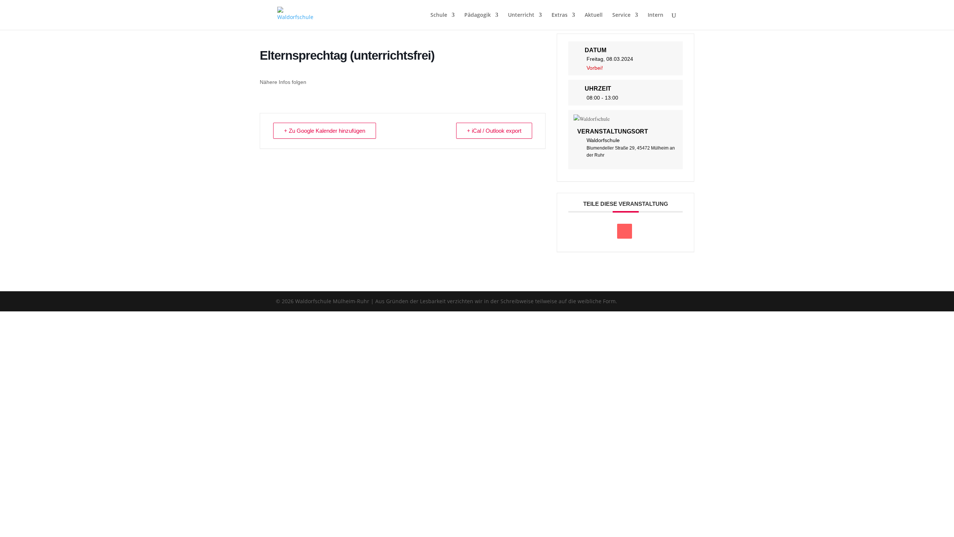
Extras (560, 15)
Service (621, 15)
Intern (655, 15)
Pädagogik (477, 15)
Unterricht (521, 15)
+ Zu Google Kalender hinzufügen (324, 131)
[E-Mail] (624, 231)
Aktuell (594, 15)
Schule (438, 15)
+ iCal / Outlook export (494, 131)
